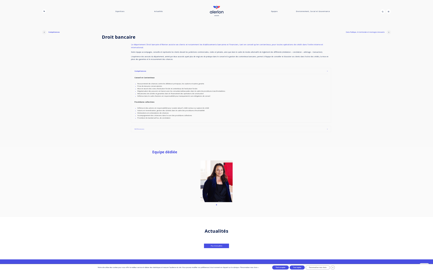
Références (139, 129)
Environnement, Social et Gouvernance (313, 11)
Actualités (158, 11)
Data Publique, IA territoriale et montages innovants (365, 32)
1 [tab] (216, 203)
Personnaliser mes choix (317, 267)
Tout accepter (280, 267)
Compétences (54, 32)
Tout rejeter (297, 267)
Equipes (274, 11)
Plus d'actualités (216, 246)
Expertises (119, 11)
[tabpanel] (216, 181)
